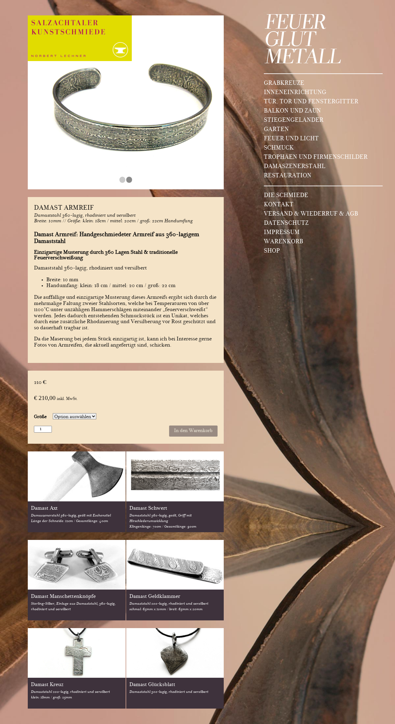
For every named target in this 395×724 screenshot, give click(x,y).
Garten (276, 130)
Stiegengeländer (293, 120)
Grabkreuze (284, 83)
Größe (40, 417)
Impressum (282, 233)
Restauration (287, 176)
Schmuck (279, 148)
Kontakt (278, 205)
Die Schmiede (286, 196)
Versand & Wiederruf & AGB (311, 214)
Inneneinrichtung (295, 93)
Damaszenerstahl (294, 167)
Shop (272, 251)
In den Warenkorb (193, 431)
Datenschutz (286, 223)
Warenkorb (283, 242)
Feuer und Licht (291, 139)
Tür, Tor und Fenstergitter (311, 102)
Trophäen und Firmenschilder (316, 157)
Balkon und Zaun (292, 111)
